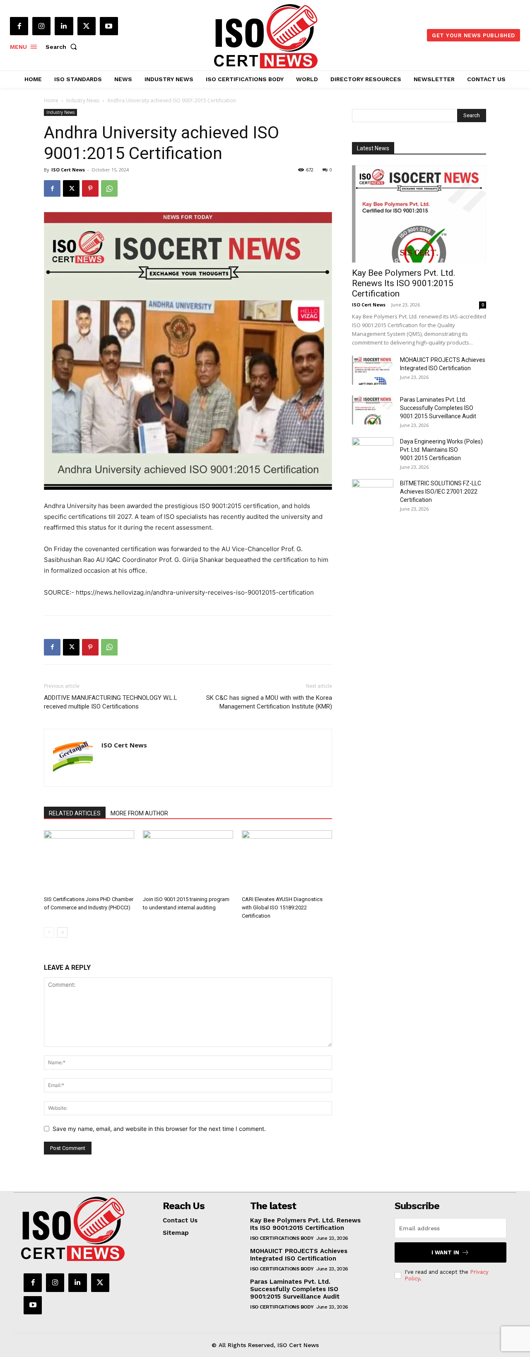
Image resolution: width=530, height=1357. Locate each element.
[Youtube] (109, 26)
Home (51, 100)
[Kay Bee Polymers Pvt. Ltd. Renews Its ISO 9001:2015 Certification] (419, 214)
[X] (86, 26)
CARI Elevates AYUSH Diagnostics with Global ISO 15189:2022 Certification (282, 907)
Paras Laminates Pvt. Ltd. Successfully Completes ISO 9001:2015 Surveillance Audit (438, 407)
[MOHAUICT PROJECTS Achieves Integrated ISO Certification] (372, 370)
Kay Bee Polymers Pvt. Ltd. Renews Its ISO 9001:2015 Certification (403, 283)
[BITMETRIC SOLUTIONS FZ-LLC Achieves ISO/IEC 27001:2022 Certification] (372, 493)
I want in (445, 1252)
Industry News (82, 100)
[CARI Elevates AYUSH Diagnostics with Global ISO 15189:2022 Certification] (287, 861)
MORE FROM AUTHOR (139, 813)
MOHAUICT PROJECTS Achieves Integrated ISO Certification (298, 1254)
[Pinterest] (90, 188)
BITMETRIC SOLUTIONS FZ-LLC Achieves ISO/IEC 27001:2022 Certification (440, 491)
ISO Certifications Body (282, 1238)
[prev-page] (49, 932)
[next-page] (62, 932)
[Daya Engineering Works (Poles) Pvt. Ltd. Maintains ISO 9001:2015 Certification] (372, 451)
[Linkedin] (64, 26)
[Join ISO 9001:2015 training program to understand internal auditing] (188, 861)
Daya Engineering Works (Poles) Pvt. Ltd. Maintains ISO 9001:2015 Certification (441, 449)
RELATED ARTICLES (75, 813)
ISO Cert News (68, 169)
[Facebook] (19, 26)
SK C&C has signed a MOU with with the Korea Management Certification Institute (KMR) (269, 702)
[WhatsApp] (109, 188)
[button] (63, 46)
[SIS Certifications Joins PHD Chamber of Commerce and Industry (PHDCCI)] (89, 861)
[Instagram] (41, 26)
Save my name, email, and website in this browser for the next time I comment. (159, 1128)
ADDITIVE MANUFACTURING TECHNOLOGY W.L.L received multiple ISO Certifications (110, 702)
